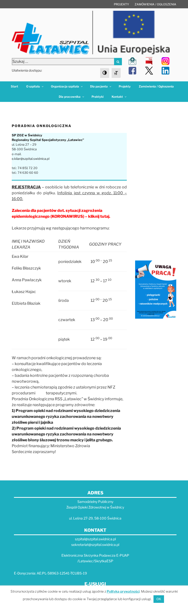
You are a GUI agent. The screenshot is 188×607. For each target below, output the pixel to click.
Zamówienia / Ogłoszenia (155, 4)
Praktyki (98, 96)
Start (14, 86)
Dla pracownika (70, 96)
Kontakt (117, 96)
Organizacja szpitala (65, 86)
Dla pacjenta (99, 86)
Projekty (121, 4)
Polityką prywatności (123, 591)
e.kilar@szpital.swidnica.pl (30, 159)
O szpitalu (33, 86)
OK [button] (158, 599)
